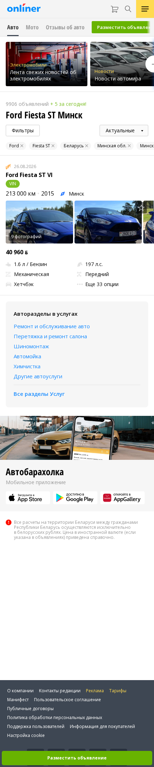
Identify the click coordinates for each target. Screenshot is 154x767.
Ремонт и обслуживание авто (52, 326)
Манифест (18, 700)
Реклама (95, 691)
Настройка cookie (26, 735)
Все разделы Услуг (39, 393)
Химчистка (27, 366)
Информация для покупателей (102, 726)
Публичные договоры (30, 708)
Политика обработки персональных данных (54, 717)
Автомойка (27, 356)
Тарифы (117, 691)
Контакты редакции (60, 691)
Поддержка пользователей (35, 726)
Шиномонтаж (31, 346)
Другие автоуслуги (38, 376)
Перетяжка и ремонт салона (50, 336)
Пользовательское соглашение (67, 700)
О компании (20, 691)
